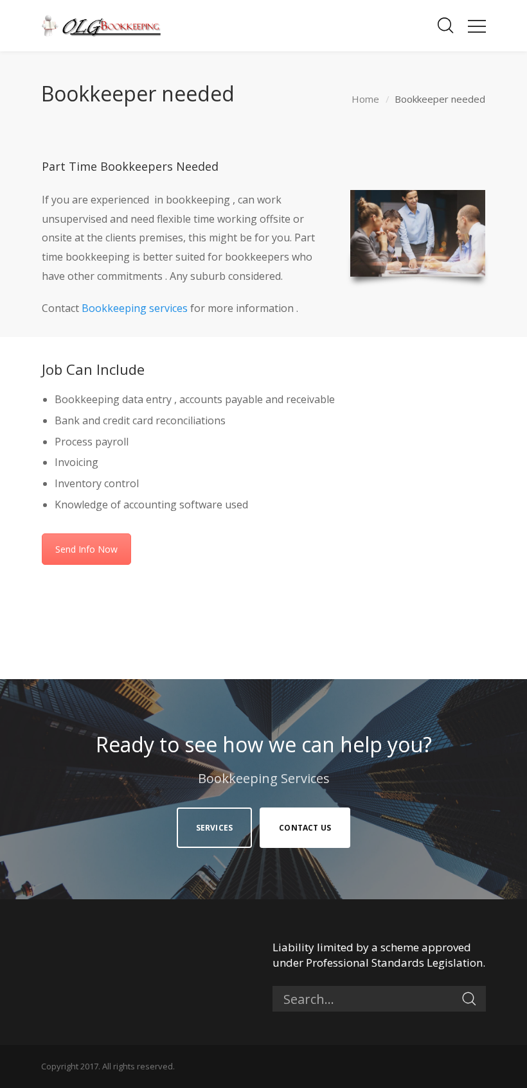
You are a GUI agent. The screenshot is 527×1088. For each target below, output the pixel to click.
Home (365, 98)
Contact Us (305, 827)
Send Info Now (86, 549)
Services (214, 827)
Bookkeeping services (135, 308)
